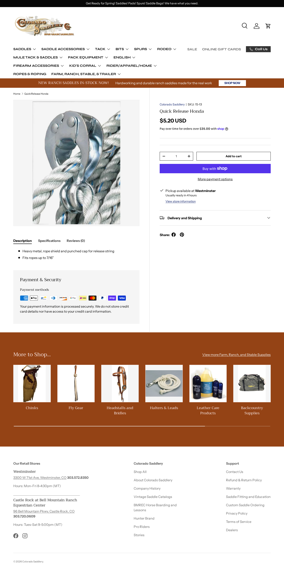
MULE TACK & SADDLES (35, 57)
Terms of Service (238, 522)
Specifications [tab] (49, 241)
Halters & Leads (164, 408)
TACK (100, 49)
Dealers (232, 530)
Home (16, 93)
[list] (76, 163)
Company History (147, 488)
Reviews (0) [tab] (76, 241)
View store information (180, 201)
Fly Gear (76, 408)
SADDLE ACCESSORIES (63, 49)
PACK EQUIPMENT (85, 57)
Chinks (32, 408)
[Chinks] (32, 383)
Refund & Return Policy (244, 480)
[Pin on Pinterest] (182, 234)
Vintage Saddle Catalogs (153, 497)
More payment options (215, 179)
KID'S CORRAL (82, 66)
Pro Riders (142, 527)
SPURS (140, 49)
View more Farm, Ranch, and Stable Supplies (236, 355)
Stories (139, 535)
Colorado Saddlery (172, 104)
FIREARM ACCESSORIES (36, 66)
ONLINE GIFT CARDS (221, 49)
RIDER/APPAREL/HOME (129, 66)
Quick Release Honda (36, 93)
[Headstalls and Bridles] (119, 383)
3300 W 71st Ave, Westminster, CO (40, 477)
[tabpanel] (76, 254)
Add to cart (234, 156)
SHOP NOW (232, 83)
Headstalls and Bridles (120, 410)
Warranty (233, 488)
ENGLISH (122, 57)
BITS (120, 49)
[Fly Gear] (76, 383)
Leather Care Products (208, 410)
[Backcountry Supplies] (251, 383)
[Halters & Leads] (164, 383)
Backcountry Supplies (252, 410)
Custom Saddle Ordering (245, 505)
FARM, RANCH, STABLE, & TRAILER (83, 74)
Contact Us (234, 472)
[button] (268, 26)
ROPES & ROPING (29, 74)
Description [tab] (22, 241)
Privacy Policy (236, 513)
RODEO (164, 49)
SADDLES (22, 49)
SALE (192, 49)
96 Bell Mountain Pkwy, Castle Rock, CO (44, 511)
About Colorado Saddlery (153, 480)
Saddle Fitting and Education (248, 497)
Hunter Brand (144, 518)
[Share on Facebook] (173, 234)
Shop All (140, 472)
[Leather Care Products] (208, 383)
